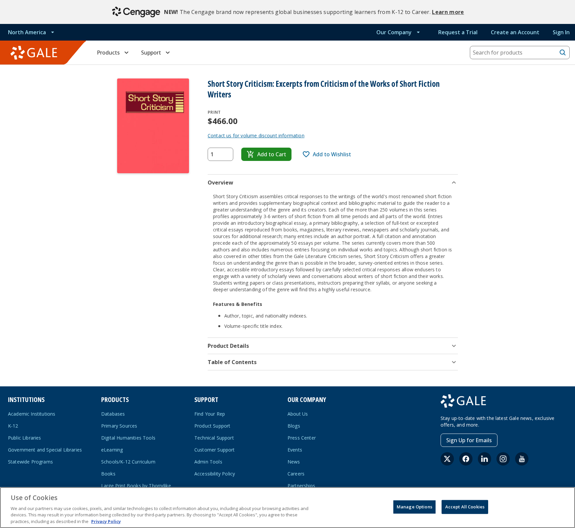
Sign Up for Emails (469, 440)
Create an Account (515, 32)
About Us (298, 414)
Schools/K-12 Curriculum (128, 462)
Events (295, 450)
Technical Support (214, 438)
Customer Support (214, 450)
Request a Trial (458, 32)
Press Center (302, 438)
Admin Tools (208, 462)
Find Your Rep (209, 414)
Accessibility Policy (214, 473)
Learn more (448, 12)
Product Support (212, 426)
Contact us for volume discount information (256, 135)
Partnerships (301, 485)
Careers (296, 473)
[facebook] (466, 458)
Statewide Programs (30, 462)
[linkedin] (484, 458)
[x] (447, 458)
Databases (113, 414)
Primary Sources (119, 426)
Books (108, 473)
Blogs (294, 426)
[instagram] (503, 458)
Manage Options (414, 507)
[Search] (562, 52)
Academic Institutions (31, 414)
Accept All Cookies (464, 507)
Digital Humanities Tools (128, 438)
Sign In (561, 32)
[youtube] (521, 458)
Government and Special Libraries (45, 450)
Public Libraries (24, 438)
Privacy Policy (106, 521)
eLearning (112, 450)
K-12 (13, 426)
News (294, 462)
